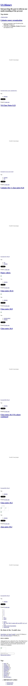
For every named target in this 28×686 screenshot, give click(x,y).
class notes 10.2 (6, 527)
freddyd (5, 675)
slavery (5, 671)
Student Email (10, 682)
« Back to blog (4, 17)
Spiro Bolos (3, 634)
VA (4, 179)
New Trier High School (6, 635)
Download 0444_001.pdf (5, 399)
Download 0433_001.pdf (5, 595)
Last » (5, 619)
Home (5, 621)
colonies (5, 96)
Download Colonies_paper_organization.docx (9, 90)
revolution (6, 666)
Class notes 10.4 (7, 329)
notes (5, 663)
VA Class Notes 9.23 (8, 105)
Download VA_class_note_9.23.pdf (7, 171)
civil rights (6, 673)
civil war (6, 674)
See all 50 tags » (7, 677)
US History (6, 5)
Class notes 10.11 (7, 291)
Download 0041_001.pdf (5, 488)
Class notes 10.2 (7, 503)
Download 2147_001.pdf (5, 256)
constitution (6, 667)
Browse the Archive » (6, 655)
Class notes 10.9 (7, 309)
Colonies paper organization (11, 20)
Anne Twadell (11, 634)
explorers (6, 670)
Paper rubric (6, 273)
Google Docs (10, 684)
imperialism (6, 669)
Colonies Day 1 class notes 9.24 (12, 188)
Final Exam (6, 627)
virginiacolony (7, 318)
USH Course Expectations (10, 625)
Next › (5, 618)
